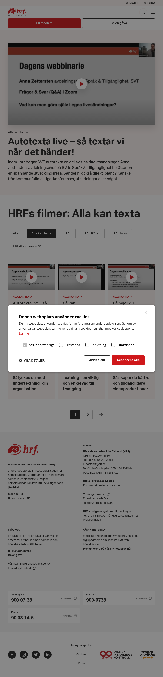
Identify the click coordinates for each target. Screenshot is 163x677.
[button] (32, 360)
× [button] (146, 312)
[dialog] (81, 338)
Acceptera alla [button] (128, 360)
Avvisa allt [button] (97, 360)
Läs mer (24, 333)
